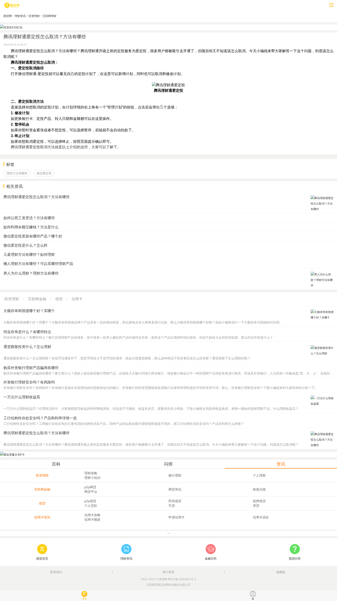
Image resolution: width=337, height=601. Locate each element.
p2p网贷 (90, 487)
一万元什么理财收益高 (21, 397)
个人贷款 (90, 505)
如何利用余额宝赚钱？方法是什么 (30, 227)
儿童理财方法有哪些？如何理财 (29, 254)
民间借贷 (174, 501)
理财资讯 (20, 16)
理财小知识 (92, 478)
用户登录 (168, 572)
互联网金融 (42, 489)
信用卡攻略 (92, 515)
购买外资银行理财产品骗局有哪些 (30, 368)
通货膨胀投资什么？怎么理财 (27, 347)
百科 (56, 464)
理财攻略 (90, 473)
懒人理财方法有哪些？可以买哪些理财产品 (38, 264)
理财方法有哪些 (16, 173)
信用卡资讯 (42, 517)
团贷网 (7, 16)
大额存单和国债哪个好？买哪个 (29, 311)
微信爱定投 (44, 173)
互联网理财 (49, 16)
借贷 (42, 503)
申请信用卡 (176, 517)
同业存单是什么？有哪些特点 (27, 332)
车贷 (171, 505)
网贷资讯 (174, 489)
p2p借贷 (90, 501)
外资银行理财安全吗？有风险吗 (29, 382)
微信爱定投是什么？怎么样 (25, 245)
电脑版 (280, 572)
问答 (168, 464)
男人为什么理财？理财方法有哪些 (30, 273)
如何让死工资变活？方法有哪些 (29, 218)
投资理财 (34, 16)
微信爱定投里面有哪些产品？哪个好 (32, 236)
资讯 (280, 464)
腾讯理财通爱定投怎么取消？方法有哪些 (36, 197)
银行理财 (174, 475)
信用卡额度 (92, 519)
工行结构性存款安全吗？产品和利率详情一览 (40, 418)
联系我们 (56, 572)
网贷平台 (90, 491)
